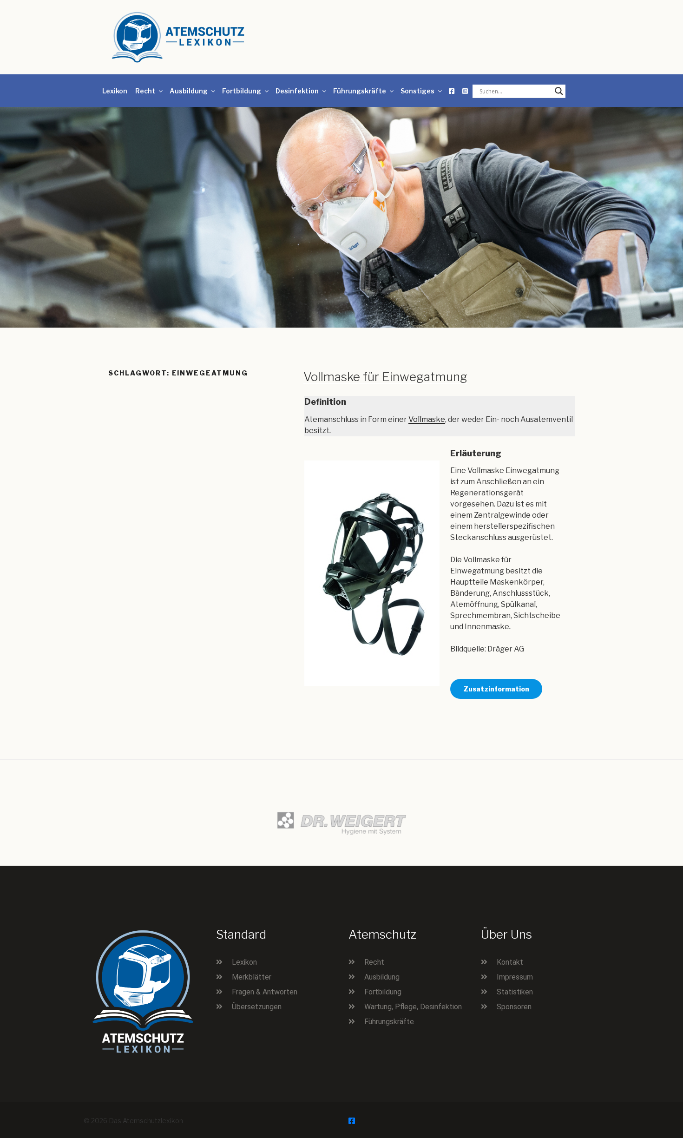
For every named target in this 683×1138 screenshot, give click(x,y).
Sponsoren (514, 1006)
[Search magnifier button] (558, 91)
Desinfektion (297, 91)
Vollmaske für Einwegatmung (385, 376)
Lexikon (114, 91)
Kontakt (510, 962)
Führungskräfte (359, 91)
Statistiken (515, 991)
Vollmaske (426, 419)
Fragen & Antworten (264, 991)
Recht (145, 91)
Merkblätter (251, 977)
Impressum (515, 977)
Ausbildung (189, 91)
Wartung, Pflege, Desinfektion (413, 1006)
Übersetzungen (257, 1006)
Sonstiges (417, 91)
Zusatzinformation (496, 689)
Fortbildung (241, 91)
